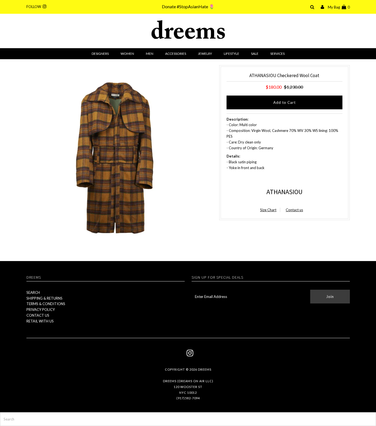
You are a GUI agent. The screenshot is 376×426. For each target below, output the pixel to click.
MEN (149, 53)
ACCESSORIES (175, 53)
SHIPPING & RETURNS (44, 298)
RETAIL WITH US (40, 321)
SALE (254, 53)
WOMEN (127, 53)
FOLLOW (34, 6)
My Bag (339, 7)
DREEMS (204, 369)
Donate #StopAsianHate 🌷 (188, 6)
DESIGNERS (100, 53)
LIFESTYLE (231, 53)
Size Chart (268, 210)
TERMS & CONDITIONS (45, 304)
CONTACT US (37, 315)
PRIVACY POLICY (40, 309)
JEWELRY (205, 53)
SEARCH (33, 292)
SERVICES (277, 53)
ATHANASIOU (284, 192)
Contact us (294, 210)
